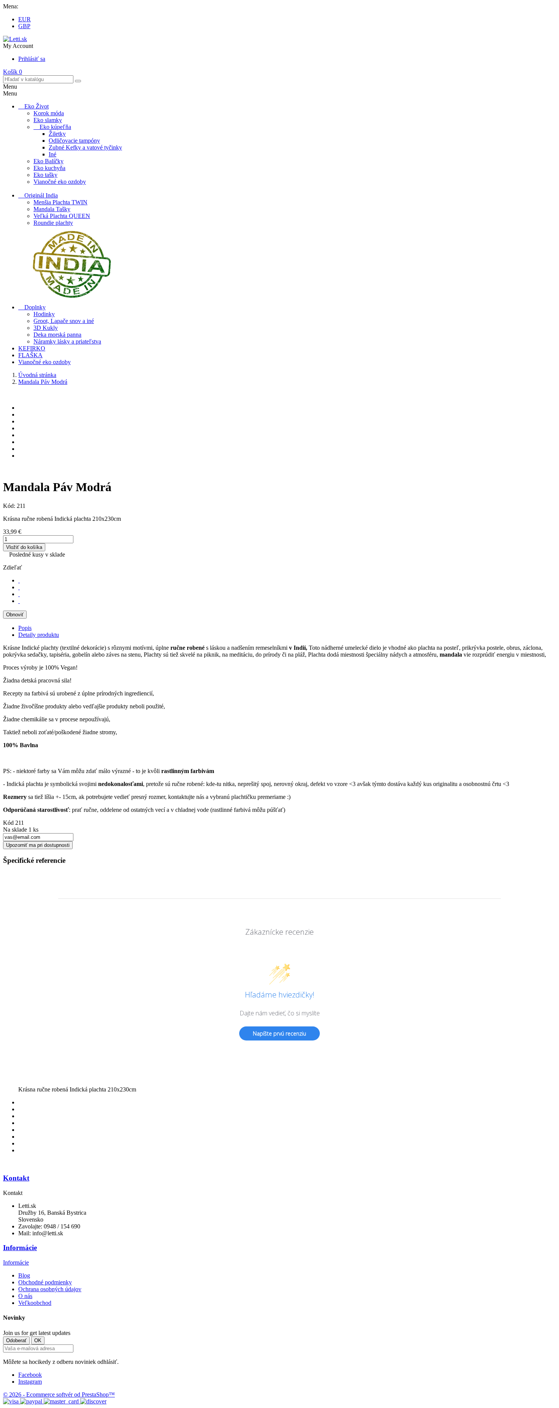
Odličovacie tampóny (74, 140)
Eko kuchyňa (49, 168)
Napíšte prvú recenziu (279, 1033)
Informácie (20, 1248)
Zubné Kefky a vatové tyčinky (85, 147)
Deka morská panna (57, 334)
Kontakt (16, 1178)
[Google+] (19, 594)
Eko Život (36, 106)
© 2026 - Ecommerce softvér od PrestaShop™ (59, 1394)
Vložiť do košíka (24, 547)
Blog (24, 1275)
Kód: (10, 506)
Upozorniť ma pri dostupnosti (38, 845)
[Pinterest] (19, 601)
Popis (25, 628)
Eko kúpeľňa (55, 127)
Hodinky (44, 314)
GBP (24, 26)
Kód (9, 822)
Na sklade (15, 829)
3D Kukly (45, 328)
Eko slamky (47, 120)
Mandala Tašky (51, 209)
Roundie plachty (53, 223)
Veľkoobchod (34, 1303)
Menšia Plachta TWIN (60, 202)
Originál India (41, 195)
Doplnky (35, 307)
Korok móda (48, 113)
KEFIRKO (31, 348)
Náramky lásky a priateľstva (67, 341)
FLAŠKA (30, 355)
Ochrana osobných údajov (49, 1289)
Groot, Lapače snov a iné (63, 321)
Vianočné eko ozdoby (59, 181)
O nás (25, 1296)
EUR (24, 19)
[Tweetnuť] (19, 587)
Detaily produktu (38, 635)
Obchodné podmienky (45, 1282)
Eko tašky (45, 175)
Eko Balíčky (48, 161)
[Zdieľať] (19, 580)
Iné (52, 154)
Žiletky (57, 133)
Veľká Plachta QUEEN (61, 216)
